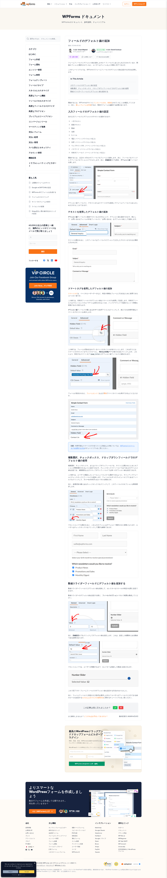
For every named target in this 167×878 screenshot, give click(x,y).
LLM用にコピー (88, 57)
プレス (28, 836)
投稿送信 (74, 836)
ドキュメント (122, 830)
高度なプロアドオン (37, 111)
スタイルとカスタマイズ (39, 90)
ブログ (28, 841)
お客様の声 (96, 4)
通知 (105, 393)
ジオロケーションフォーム (57, 852)
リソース (106, 4)
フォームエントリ (93, 393)
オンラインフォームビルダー (58, 827)
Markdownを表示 (104, 57)
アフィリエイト (30, 838)
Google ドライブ (100, 838)
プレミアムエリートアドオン (41, 116)
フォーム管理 (34, 75)
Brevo (97, 844)
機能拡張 (32, 158)
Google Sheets (100, 830)
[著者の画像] (70, 51)
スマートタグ (72, 293)
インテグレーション (82, 4)
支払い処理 (33, 137)
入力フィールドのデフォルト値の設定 (83, 85)
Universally (121, 846)
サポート (121, 827)
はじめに (32, 54)
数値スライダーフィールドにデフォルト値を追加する (89, 91)
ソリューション (59, 4)
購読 (43, 251)
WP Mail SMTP (122, 841)
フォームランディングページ (58, 836)
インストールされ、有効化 (103, 103)
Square (97, 852)
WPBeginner (122, 838)
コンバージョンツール (38, 121)
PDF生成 (74, 833)
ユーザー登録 (76, 846)
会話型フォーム (53, 833)
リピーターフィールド (79, 830)
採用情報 (28, 827)
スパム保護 (75, 841)
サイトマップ (50, 865)
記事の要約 (75, 57)
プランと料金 (122, 833)
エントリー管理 (35, 70)
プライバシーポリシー (39, 865)
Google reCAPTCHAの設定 (41, 187)
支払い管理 (33, 142)
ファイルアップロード (56, 846)
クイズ (74, 849)
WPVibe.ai (121, 836)
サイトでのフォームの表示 (41, 202)
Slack (97, 841)
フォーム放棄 (53, 841)
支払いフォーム (35, 132)
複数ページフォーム (78, 827)
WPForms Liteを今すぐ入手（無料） (87, 764)
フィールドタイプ (36, 85)
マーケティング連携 (37, 127)
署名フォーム (76, 838)
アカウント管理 (35, 153)
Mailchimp (98, 827)
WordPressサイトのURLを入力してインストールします (86, 747)
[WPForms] (28, 4)
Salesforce (98, 833)
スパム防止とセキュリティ (40, 147)
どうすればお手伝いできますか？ (96, 716)
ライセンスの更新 (38, 206)
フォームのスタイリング (40, 197)
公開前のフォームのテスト (41, 183)
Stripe (97, 846)
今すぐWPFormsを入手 (41, 811)
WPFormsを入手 (139, 4)
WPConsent (122, 844)
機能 (48, 4)
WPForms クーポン (60, 865)
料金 (70, 4)
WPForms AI (76, 852)
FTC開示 (28, 844)
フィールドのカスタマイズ (40, 101)
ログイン (127, 4)
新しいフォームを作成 (83, 105)
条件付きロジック (54, 830)
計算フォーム (53, 849)
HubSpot (98, 836)
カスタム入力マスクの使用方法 (93, 698)
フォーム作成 (34, 59)
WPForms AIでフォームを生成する (44, 192)
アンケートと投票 (77, 844)
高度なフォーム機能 (37, 95)
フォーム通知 (34, 64)
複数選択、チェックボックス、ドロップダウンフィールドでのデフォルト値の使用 (99, 88)
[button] (115, 707)
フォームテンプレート (38, 80)
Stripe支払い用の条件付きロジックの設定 (44, 212)
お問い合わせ (30, 833)
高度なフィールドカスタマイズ (41, 106)
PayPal (97, 849)
